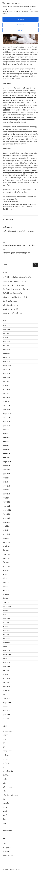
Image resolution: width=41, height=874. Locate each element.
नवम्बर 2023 (6, 458)
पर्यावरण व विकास (7, 787)
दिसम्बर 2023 (6, 454)
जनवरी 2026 (6, 353)
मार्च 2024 (6, 442)
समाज (4, 823)
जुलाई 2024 (6, 426)
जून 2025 (6, 381)
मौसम (4, 799)
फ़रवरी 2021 (6, 590)
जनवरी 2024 (6, 450)
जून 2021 (6, 574)
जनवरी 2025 (6, 402)
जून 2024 (6, 430)
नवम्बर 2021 (6, 554)
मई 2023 (5, 482)
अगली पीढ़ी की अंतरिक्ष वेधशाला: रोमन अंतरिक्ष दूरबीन (17, 277)
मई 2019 (5, 674)
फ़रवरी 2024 (6, 446)
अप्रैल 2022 (6, 534)
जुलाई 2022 (6, 522)
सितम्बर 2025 (6, 369)
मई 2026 (5, 337)
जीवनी (4, 767)
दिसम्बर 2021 (6, 550)
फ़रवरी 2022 (6, 542)
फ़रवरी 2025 (6, 397)
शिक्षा (4, 819)
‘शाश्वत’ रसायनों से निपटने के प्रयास (12, 313)
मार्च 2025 (6, 393)
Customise (20, 25)
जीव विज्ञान (6, 763)
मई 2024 (5, 434)
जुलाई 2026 (6, 329)
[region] (20, 17)
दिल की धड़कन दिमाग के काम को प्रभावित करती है (16, 289)
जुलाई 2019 (6, 666)
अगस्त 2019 (6, 662)
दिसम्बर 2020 (6, 598)
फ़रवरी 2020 (6, 638)
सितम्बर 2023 (6, 466)
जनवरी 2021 (6, 594)
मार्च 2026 (6, 345)
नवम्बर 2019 (6, 650)
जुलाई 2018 (6, 714)
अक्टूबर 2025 (7, 365)
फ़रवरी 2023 (6, 494)
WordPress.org (8, 855)
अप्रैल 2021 (6, 582)
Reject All (20, 30)
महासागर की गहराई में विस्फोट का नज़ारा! (13, 285)
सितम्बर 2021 (6, 562)
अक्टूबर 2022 (7, 510)
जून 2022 (6, 526)
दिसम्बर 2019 (6, 646)
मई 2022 (5, 530)
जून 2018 (6, 719)
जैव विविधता (6, 775)
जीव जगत (5, 759)
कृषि (4, 747)
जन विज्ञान (6, 755)
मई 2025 (5, 385)
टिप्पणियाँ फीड (6, 851)
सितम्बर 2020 (6, 610)
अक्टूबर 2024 (7, 413)
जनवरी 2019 (6, 690)
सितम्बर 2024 (6, 417)
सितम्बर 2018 (6, 707)
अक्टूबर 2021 (7, 558)
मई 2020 (5, 626)
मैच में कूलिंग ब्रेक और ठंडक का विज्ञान (13, 293)
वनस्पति (5, 811)
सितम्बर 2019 (6, 658)
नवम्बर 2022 (6, 506)
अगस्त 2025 (6, 373)
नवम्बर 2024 (6, 410)
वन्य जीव (5, 815)
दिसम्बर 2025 (6, 357)
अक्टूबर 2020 (7, 606)
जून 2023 (6, 478)
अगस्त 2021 (6, 566)
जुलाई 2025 (6, 377)
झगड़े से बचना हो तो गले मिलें (10, 309)
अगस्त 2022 (6, 518)
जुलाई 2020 (6, 618)
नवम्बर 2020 (6, 602)
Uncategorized (7, 731)
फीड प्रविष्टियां (7, 847)
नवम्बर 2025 (6, 361)
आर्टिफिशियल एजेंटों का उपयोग (11, 305)
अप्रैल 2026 (6, 341)
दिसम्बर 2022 (6, 502)
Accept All (21, 19)
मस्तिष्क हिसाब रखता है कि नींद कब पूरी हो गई (15, 297)
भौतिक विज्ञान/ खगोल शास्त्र (10, 795)
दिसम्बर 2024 (6, 406)
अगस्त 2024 (6, 422)
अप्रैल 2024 (6, 438)
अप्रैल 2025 (6, 389)
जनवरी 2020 (6, 642)
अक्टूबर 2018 (7, 703)
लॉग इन (25, 231)
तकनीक (5, 779)
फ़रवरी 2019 (6, 686)
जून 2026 (6, 333)
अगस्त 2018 (6, 710)
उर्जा (4, 743)
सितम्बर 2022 (6, 514)
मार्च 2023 (6, 490)
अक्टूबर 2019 (7, 654)
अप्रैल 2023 (6, 486)
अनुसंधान (5, 735)
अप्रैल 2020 (6, 630)
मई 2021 (5, 578)
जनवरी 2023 (6, 498)
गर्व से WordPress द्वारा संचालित (11, 869)
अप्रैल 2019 (6, 678)
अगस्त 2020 (6, 614)
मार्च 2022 (6, 538)
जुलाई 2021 (6, 570)
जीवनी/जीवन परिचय (8, 771)
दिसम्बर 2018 (6, 694)
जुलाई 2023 (6, 474)
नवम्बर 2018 (6, 698)
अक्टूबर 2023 (7, 462)
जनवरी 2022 (6, 546)
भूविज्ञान (5, 791)
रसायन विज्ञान (6, 803)
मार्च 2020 (6, 634)
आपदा (4, 739)
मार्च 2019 (6, 682)
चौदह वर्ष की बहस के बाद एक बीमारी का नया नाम (15, 281)
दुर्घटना (5, 783)
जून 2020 (6, 622)
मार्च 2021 (6, 586)
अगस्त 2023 (6, 470)
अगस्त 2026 (6, 325)
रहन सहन (5, 807)
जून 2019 (6, 670)
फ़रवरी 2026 (6, 349)
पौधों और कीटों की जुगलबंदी (10, 301)
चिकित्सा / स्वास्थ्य (9, 219)
